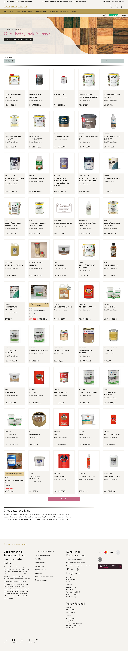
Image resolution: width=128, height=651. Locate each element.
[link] (14, 88)
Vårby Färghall (10, 1)
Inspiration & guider (118, 1)
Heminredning (65, 11)
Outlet (73, 11)
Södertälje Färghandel (25, 1)
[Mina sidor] (116, 6)
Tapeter (12, 11)
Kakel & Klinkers (27, 11)
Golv (18, 11)
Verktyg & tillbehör (42, 11)
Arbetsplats (54, 11)
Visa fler (64, 499)
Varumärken (106, 1)
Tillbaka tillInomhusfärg (14, 29)
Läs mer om (17, 39)
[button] (110, 6)
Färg (5, 11)
